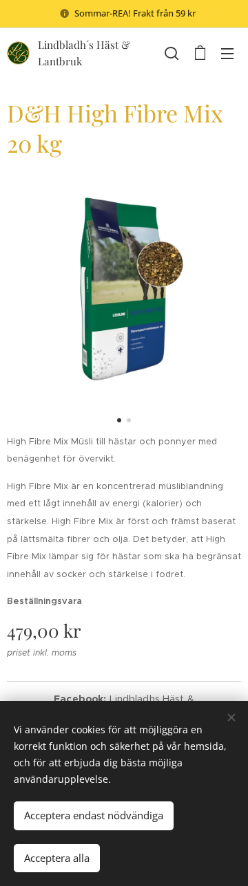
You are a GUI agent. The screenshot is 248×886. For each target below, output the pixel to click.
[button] (171, 53)
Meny (227, 53)
